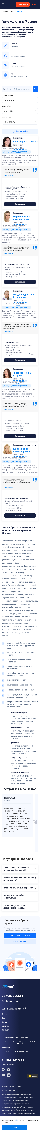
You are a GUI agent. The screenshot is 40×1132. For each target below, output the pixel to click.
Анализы (5, 1026)
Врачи (4, 1018)
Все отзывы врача (15, 151)
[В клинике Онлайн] (20, 111)
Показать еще (8, 175)
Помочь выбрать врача (20, 935)
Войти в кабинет (20, 941)
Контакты (6, 1030)
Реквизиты (6, 1048)
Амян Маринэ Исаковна (25, 141)
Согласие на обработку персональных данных (20, 1042)
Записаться (23, 4)
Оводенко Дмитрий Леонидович (23, 296)
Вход (34, 5)
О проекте (6, 1014)
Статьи (4, 1022)
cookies (16, 1120)
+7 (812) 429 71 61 (13, 1059)
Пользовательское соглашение (15, 1038)
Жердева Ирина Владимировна (21, 218)
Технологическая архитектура (15, 1052)
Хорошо (15, 1127)
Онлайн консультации (11, 1001)
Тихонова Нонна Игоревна (22, 374)
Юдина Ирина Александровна (21, 450)
